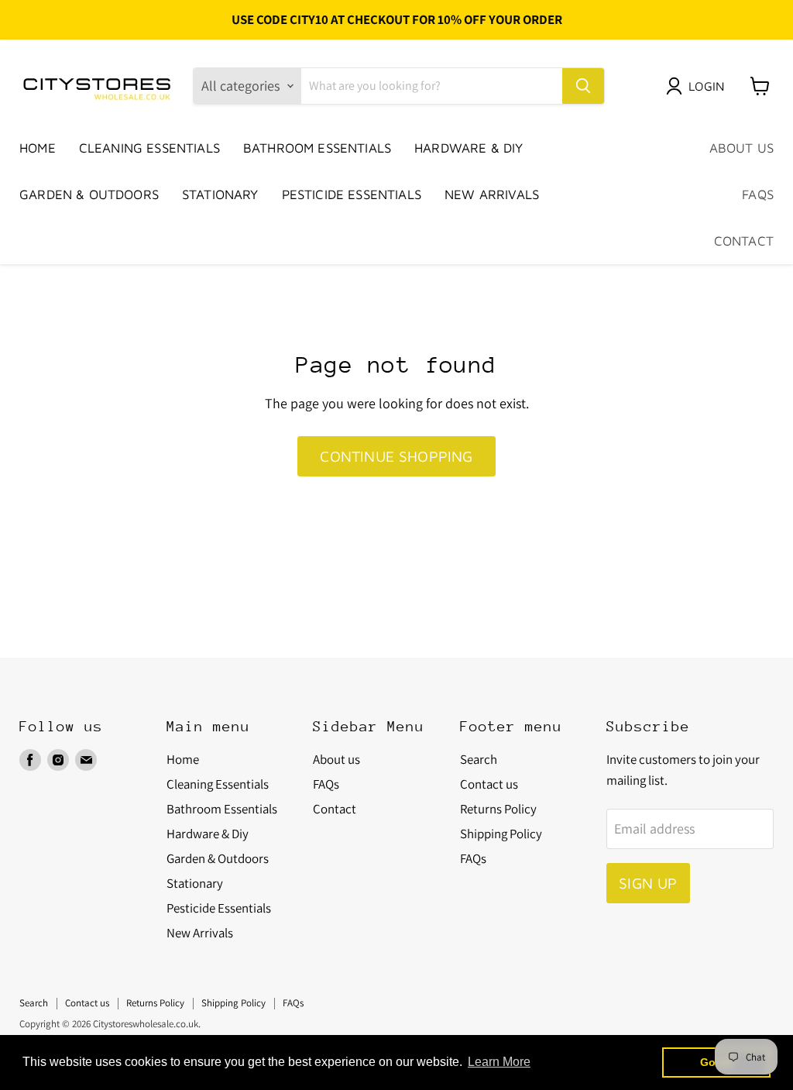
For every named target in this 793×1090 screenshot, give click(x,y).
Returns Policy (498, 808)
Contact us (489, 784)
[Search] (583, 86)
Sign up (648, 883)
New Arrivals (492, 194)
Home (37, 148)
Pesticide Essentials (351, 194)
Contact (744, 241)
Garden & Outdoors (89, 194)
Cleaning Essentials (149, 148)
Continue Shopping (396, 456)
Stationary (220, 194)
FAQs (758, 194)
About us (741, 148)
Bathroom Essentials (317, 148)
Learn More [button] (499, 1061)
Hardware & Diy (468, 148)
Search (478, 759)
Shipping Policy (501, 833)
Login (706, 86)
